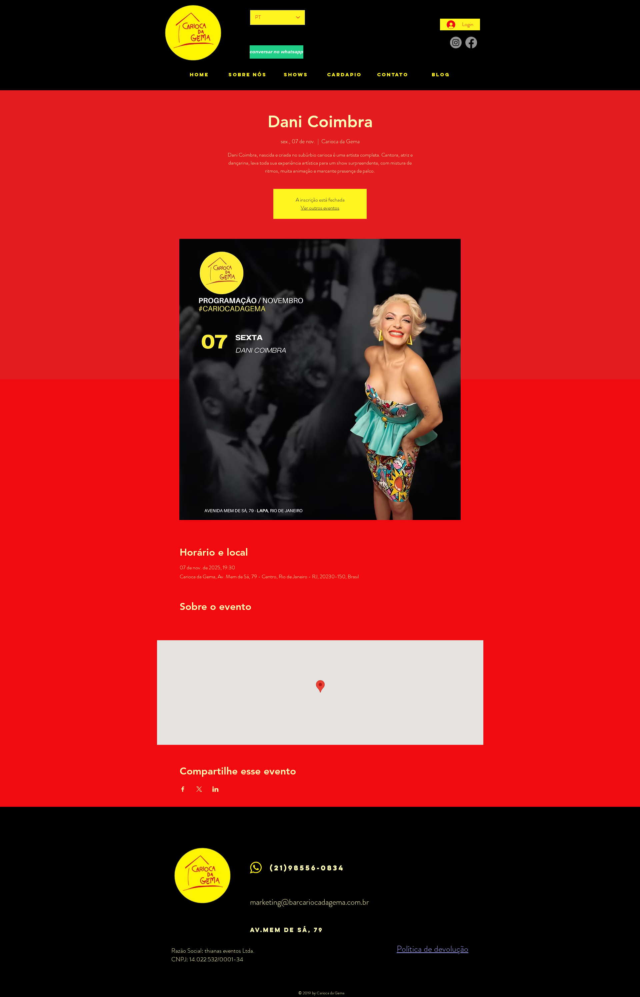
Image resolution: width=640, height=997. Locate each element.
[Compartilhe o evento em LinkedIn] (215, 789)
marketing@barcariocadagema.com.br (309, 902)
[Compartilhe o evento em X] (199, 789)
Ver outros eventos (320, 208)
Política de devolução (432, 949)
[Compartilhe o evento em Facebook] (183, 789)
